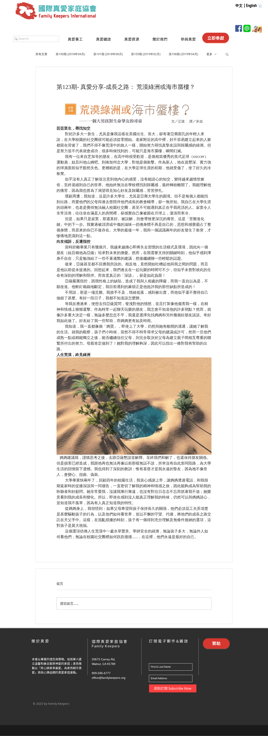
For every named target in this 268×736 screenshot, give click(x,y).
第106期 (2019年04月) (183, 54)
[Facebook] (238, 28)
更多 (209, 54)
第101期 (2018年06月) (108, 54)
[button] (260, 6)
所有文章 (41, 54)
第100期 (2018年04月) (70, 54)
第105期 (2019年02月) (145, 54)
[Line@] (247, 28)
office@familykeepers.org (108, 677)
